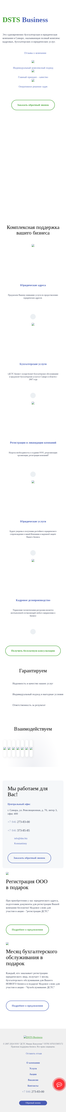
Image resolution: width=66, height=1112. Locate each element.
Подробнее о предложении (27, 929)
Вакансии (33, 1080)
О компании (33, 1063)
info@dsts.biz (20, 838)
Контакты (33, 1085)
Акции (33, 1074)
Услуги (33, 1068)
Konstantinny (20, 843)
